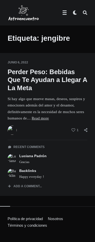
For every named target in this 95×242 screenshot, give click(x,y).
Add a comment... (27, 186)
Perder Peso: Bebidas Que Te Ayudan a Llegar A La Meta (47, 79)
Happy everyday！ (32, 177)
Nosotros (55, 219)
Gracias (24, 162)
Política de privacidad (25, 219)
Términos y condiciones (27, 225)
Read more (40, 118)
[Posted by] (12, 130)
